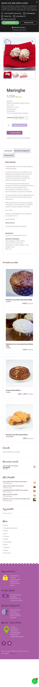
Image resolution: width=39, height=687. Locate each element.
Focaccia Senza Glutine (13, 390)
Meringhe (10, 117)
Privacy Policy (7, 553)
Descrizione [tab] (8, 151)
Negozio (6, 550)
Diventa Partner (7, 542)
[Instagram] (9, 643)
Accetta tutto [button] (10, 22)
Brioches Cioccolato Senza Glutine (17, 434)
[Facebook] (3, 643)
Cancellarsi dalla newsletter (10, 528)
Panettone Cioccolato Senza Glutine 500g (19, 300)
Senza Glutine (17, 138)
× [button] (36, 2)
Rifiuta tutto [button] (28, 22)
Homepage (6, 547)
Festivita (8, 301)
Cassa (5, 533)
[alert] (19, 16)
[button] (32, 41)
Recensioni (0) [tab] (8, 155)
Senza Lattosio (26, 138)
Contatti (6, 539)
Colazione (5, 513)
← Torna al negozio (14, 133)
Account (6, 525)
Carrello (6, 531)
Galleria (6, 544)
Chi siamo (6, 536)
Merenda (10, 513)
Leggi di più (34, 10)
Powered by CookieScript (19, 30)
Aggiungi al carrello (19, 125)
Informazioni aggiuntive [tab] (21, 151)
